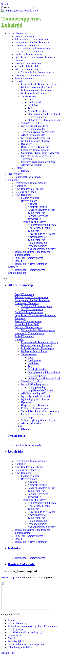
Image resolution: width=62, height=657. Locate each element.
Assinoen (33, 203)
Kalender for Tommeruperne (29, 75)
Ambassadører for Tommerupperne (37, 238)
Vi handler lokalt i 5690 (27, 66)
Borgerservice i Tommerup (35, 147)
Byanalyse (26, 144)
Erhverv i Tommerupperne (28, 69)
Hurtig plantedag (36, 129)
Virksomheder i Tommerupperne (38, 72)
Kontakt (12, 620)
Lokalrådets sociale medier (28, 176)
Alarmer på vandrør (31, 165)
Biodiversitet (34, 102)
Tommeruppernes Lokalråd (21, 22)
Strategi (18, 260)
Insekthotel (33, 105)
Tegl (30, 108)
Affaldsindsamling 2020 (33, 135)
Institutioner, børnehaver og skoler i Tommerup (32, 626)
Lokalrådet (15, 451)
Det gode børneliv (37, 245)
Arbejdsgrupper (23, 194)
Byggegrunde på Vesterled (41, 233)
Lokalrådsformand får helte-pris (37, 90)
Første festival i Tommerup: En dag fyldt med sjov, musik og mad (39, 85)
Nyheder (19, 81)
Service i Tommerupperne (28, 63)
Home (4, 577)
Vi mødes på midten (31, 123)
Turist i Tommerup (24, 78)
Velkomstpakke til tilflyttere (42, 224)
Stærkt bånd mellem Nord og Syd (25, 632)
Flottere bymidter (30, 197)
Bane (30, 99)
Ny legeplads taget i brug (34, 93)
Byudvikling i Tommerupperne (31, 182)
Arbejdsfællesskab (37, 111)
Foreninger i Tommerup (27, 45)
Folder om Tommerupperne (35, 150)
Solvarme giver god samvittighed (38, 162)
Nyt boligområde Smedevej (35, 138)
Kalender (14, 548)
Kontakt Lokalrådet (21, 564)
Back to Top (7, 652)
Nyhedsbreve (16, 435)
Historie (19, 167)
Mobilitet (12, 638)
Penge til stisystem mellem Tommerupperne (41, 211)
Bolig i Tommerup (24, 36)
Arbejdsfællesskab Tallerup (29, 188)
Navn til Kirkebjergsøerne (34, 126)
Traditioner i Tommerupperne (36, 48)
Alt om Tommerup (20, 285)
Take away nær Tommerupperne (31, 39)
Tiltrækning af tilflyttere (33, 221)
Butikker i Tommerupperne (29, 54)
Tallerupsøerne (29, 96)
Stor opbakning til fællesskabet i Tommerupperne (44, 115)
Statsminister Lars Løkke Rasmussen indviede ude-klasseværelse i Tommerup (40, 156)
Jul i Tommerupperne (32, 51)
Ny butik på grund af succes (35, 141)
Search (4, 4)
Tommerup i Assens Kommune (31, 263)
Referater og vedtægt (25, 191)
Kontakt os (20, 185)
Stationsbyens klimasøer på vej (44, 120)
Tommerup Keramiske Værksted (38, 132)
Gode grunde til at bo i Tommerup (32, 42)
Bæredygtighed (29, 200)
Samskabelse (14, 635)
